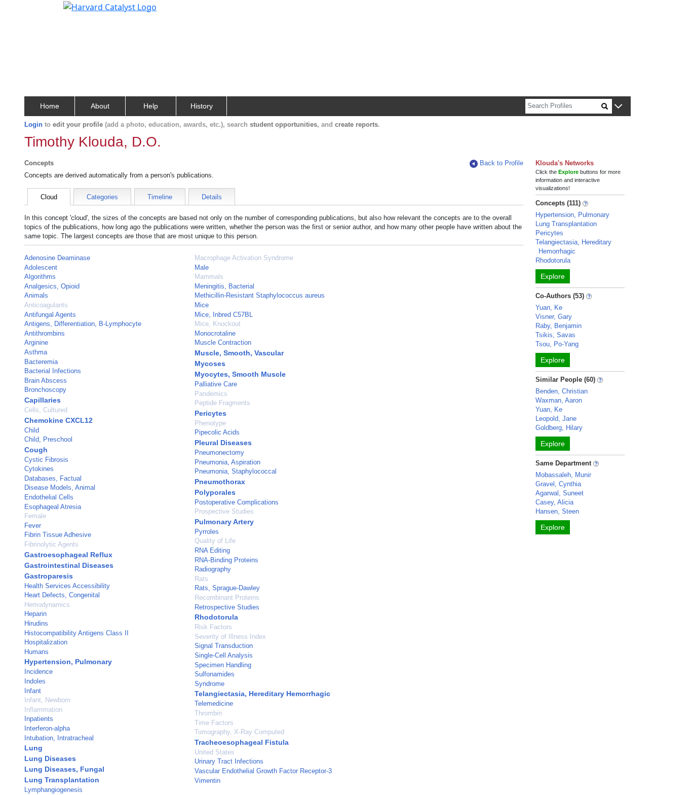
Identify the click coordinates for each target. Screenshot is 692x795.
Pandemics (211, 393)
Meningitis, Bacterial (224, 286)
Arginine (36, 342)
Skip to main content (42, 12)
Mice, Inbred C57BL (224, 314)
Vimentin (207, 780)
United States (215, 752)
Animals (36, 295)
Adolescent (40, 267)
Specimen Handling (223, 665)
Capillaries (42, 400)
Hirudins (36, 623)
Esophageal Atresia (52, 507)
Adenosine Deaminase (57, 258)
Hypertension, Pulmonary (68, 662)
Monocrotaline (215, 333)
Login (33, 124)
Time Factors (214, 723)
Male (202, 267)
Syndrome (209, 684)
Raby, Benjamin (558, 326)
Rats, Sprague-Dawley (227, 588)
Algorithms (40, 276)
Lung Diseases (50, 758)
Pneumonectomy (219, 452)
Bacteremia (41, 362)
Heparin (35, 614)
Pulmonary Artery (224, 522)
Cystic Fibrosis (46, 459)
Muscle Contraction (223, 342)
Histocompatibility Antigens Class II (76, 633)
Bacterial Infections (52, 371)
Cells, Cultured (45, 410)
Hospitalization (45, 642)
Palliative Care (216, 384)
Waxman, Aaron (558, 400)
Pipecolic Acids (217, 432)
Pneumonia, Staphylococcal (236, 471)
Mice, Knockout (218, 324)
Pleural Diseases (223, 443)
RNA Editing (212, 550)
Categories (102, 197)
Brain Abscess (45, 380)
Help (150, 106)
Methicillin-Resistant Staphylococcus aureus (260, 295)
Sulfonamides (215, 674)
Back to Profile (501, 163)
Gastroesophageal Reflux (68, 555)
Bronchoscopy (45, 389)
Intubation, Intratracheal (59, 738)
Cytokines (39, 469)
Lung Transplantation (61, 780)
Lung (33, 748)
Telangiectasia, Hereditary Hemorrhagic (262, 694)
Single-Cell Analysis (224, 655)
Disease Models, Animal (59, 487)
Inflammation (43, 709)
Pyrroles (207, 531)
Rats (201, 579)
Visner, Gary (553, 316)
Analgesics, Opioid (52, 286)
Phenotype (210, 423)
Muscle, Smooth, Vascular (239, 353)
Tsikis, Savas (555, 335)
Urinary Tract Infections (229, 761)
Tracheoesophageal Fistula (242, 742)
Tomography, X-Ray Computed (239, 732)
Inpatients (38, 718)
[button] (618, 107)
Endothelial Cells (48, 497)
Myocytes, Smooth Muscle (240, 374)
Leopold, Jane (555, 418)
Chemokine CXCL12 (58, 420)
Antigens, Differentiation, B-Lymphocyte (82, 324)
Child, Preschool (48, 439)
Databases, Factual (53, 478)
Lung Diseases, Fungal (64, 769)
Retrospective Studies (227, 607)
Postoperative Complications (237, 502)
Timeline (159, 197)
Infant (32, 691)
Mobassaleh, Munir (563, 475)
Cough (36, 450)
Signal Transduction (224, 645)
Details (212, 197)
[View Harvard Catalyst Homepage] (110, 6)
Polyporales (215, 492)
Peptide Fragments (222, 403)
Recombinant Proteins (227, 597)
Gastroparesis (48, 576)
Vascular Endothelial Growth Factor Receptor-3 (263, 771)
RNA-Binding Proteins (226, 560)
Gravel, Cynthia (558, 484)
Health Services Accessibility (67, 586)
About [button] (100, 106)
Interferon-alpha (47, 728)
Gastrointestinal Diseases (68, 565)
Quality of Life (215, 541)
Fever (32, 525)
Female (35, 516)
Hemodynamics (47, 604)
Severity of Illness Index (230, 636)
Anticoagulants (46, 305)
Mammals (209, 276)
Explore (553, 276)
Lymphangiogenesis (53, 789)
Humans (36, 652)
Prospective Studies (224, 511)
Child (31, 430)
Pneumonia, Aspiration (227, 462)
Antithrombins (44, 333)
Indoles (35, 681)
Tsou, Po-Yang (557, 344)
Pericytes (210, 413)
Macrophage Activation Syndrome (244, 258)
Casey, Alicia (554, 502)
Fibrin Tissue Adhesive (57, 534)
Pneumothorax (220, 482)
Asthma (35, 352)
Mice (202, 305)
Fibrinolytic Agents (51, 544)
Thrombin (208, 713)
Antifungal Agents (50, 314)
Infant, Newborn (47, 700)
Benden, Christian (561, 391)
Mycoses (210, 363)
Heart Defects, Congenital (62, 595)
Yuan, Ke (548, 307)
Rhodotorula (216, 617)
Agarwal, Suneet (559, 493)
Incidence (38, 671)
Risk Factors (213, 627)
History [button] (201, 106)
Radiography (213, 569)
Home (49, 106)
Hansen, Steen (557, 511)
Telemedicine (214, 703)
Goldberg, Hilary (559, 427)
